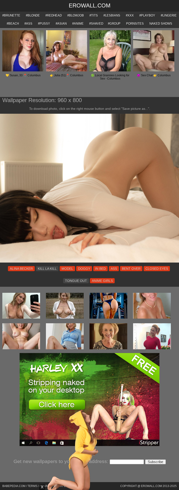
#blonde (33, 15)
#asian (61, 23)
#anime (78, 23)
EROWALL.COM (89, 5)
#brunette (11, 15)
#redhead (53, 15)
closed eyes (156, 268)
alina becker (21, 268)
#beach (13, 23)
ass (114, 268)
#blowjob (75, 15)
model (67, 268)
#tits (94, 15)
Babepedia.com (13, 486)
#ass (28, 23)
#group (114, 23)
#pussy (44, 23)
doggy (84, 268)
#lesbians (111, 15)
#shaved (96, 23)
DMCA (58, 486)
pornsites (135, 23)
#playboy (147, 15)
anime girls (102, 281)
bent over (131, 268)
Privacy (45, 486)
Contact (70, 486)
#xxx (130, 15)
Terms (32, 486)
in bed (100, 268)
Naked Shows (160, 23)
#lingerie (169, 15)
